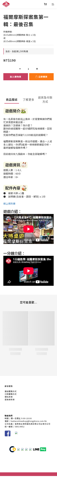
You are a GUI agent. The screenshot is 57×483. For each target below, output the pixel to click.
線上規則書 (9, 203)
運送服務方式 (11, 391)
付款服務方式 (11, 394)
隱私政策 (9, 396)
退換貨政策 (10, 399)
